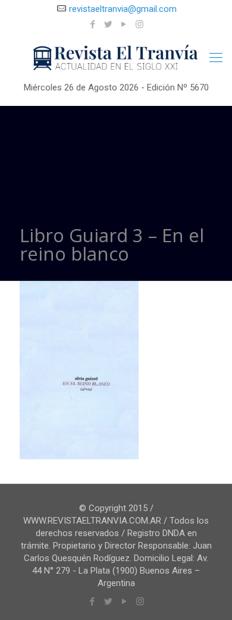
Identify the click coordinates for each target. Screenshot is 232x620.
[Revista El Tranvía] (116, 58)
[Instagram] (139, 24)
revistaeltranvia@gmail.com (123, 9)
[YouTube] (124, 24)
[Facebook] (93, 24)
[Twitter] (108, 24)
